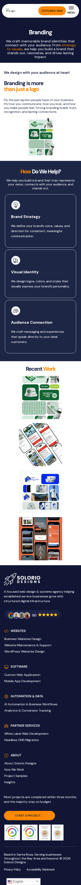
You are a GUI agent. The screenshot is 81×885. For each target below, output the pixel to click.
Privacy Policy (12, 869)
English (17, 881)
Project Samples (16, 775)
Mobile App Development (22, 681)
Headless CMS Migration (21, 740)
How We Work (14, 769)
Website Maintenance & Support (28, 645)
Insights (9, 782)
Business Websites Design (22, 639)
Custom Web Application (22, 674)
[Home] (17, 11)
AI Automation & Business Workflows (30, 704)
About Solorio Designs (20, 763)
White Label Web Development (26, 733)
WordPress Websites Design (24, 651)
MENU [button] (71, 12)
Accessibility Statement (41, 869)
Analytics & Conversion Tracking (27, 710)
